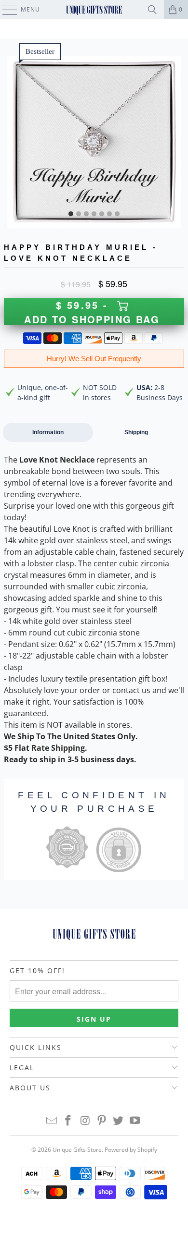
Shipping (136, 432)
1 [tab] (71, 214)
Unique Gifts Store (77, 1150)
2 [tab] (78, 214)
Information (48, 432)
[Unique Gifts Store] (94, 9)
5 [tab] (102, 214)
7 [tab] (117, 214)
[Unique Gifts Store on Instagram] (85, 1121)
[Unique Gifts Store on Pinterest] (102, 1121)
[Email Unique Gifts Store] (51, 1121)
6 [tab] (109, 214)
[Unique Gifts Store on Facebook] (68, 1121)
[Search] (152, 9)
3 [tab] (86, 214)
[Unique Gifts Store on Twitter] (118, 1121)
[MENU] (5, 9)
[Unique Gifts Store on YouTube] (135, 1121)
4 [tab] (94, 214)
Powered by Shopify (131, 1150)
